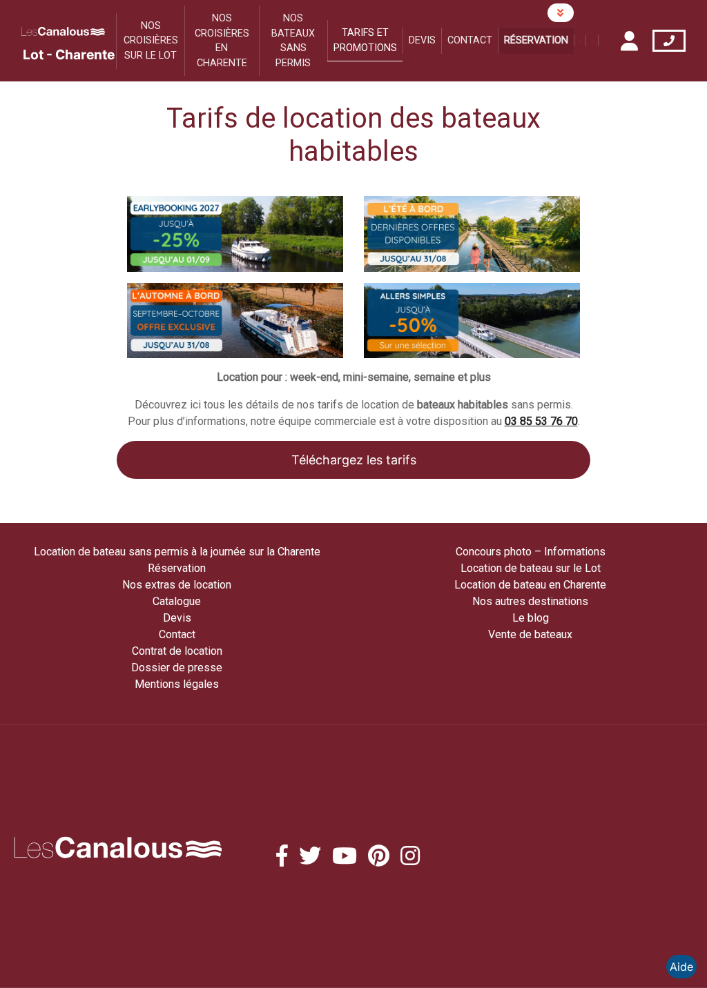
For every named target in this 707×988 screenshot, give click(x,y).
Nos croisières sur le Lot (151, 40)
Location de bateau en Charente (530, 584)
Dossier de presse (176, 667)
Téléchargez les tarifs (353, 460)
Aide (681, 967)
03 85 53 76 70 (541, 421)
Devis (422, 40)
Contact (469, 40)
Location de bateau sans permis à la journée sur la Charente (177, 551)
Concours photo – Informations (531, 551)
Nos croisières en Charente (222, 40)
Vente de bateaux (530, 634)
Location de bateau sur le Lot (531, 568)
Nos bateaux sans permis (293, 40)
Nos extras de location (176, 584)
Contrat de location (177, 651)
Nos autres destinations (530, 601)
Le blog (530, 617)
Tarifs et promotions (365, 40)
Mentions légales (177, 684)
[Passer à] (579, 40)
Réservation (536, 40)
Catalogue (177, 601)
